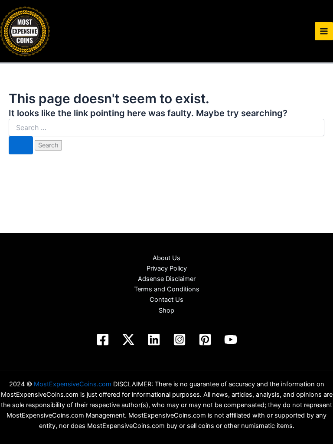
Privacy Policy (167, 268)
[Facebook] (102, 339)
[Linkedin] (153, 339)
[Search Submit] (21, 145)
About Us (166, 258)
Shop (166, 310)
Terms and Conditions (166, 289)
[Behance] (128, 339)
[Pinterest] (205, 339)
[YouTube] (230, 339)
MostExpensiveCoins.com (72, 384)
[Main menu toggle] (324, 31)
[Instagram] (179, 339)
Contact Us (166, 300)
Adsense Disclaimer (167, 279)
